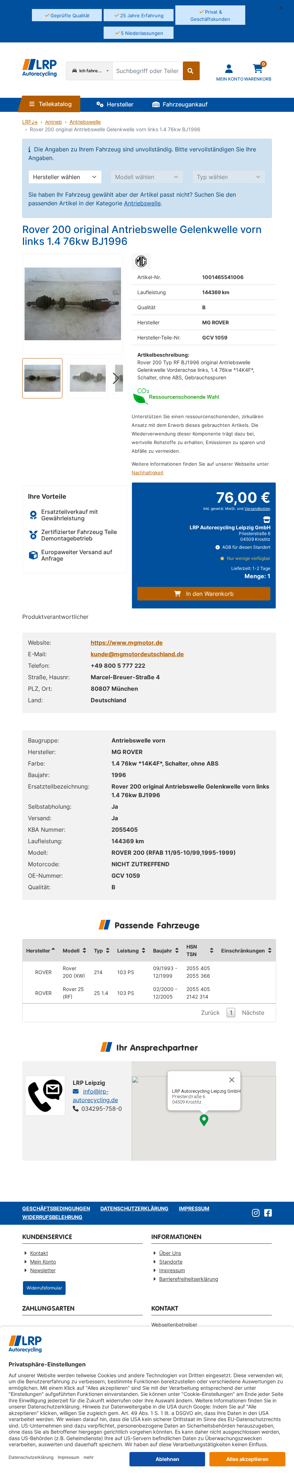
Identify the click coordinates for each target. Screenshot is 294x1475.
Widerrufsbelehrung (52, 1217)
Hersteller (119, 104)
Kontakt (39, 1253)
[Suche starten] (191, 70)
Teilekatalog (54, 104)
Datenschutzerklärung (134, 1208)
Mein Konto (43, 1262)
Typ (98, 950)
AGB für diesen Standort (245, 547)
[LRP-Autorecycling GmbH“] (39, 68)
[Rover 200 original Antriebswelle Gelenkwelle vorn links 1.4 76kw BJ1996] (72, 304)
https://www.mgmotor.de (127, 642)
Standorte (53, 118)
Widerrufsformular (44, 1288)
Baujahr (162, 950)
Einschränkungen (243, 950)
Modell (71, 950)
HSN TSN (191, 950)
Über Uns (170, 1253)
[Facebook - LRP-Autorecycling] (266, 1213)
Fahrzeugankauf (184, 104)
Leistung (128, 950)
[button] (283, 8)
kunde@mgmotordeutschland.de (137, 654)
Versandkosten (257, 509)
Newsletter (43, 1270)
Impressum (194, 1208)
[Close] (231, 1079)
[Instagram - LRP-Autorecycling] (254, 1213)
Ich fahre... (90, 70)
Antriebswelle (142, 203)
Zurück (210, 1012)
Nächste (253, 1012)
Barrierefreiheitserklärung (188, 1279)
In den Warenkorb (210, 593)
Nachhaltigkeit (147, 472)
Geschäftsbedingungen (56, 1208)
